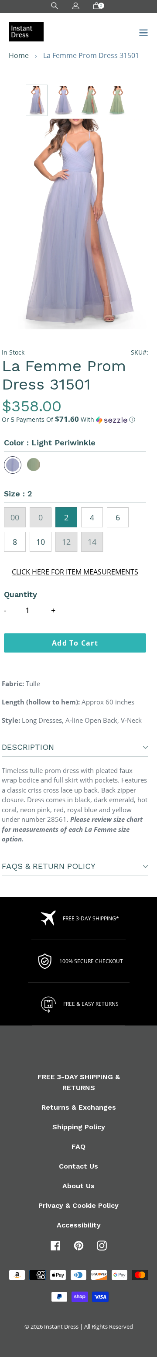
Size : (18, 493)
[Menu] (141, 31)
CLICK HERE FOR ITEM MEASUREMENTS (75, 572)
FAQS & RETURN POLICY (49, 866)
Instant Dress (61, 1326)
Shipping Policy (78, 1127)
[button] (75, 419)
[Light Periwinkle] (12, 465)
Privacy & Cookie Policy (78, 1205)
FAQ (78, 1146)
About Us (78, 1186)
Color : (50, 442)
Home (19, 55)
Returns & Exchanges (78, 1107)
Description (28, 747)
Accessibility (79, 1225)
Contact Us (78, 1166)
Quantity (20, 594)
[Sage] (34, 465)
